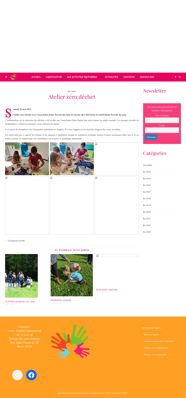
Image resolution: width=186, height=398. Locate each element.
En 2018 (147, 198)
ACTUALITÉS (111, 77)
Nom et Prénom (162, 116)
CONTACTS (129, 77)
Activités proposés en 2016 (20, 301)
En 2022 (147, 225)
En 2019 (147, 205)
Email (162, 125)
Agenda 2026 (147, 77)
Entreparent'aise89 (16, 241)
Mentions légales (151, 334)
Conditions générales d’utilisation (159, 341)
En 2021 (72, 91)
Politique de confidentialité (156, 348)
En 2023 (147, 232)
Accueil (36, 77)
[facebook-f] (175, 77)
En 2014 (147, 172)
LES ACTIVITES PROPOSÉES (82, 77)
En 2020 (147, 212)
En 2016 (147, 185)
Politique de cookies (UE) (155, 354)
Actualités (147, 165)
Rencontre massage (107, 289)
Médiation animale (61, 300)
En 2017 (147, 192)
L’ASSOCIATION (54, 77)
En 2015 (147, 178)
